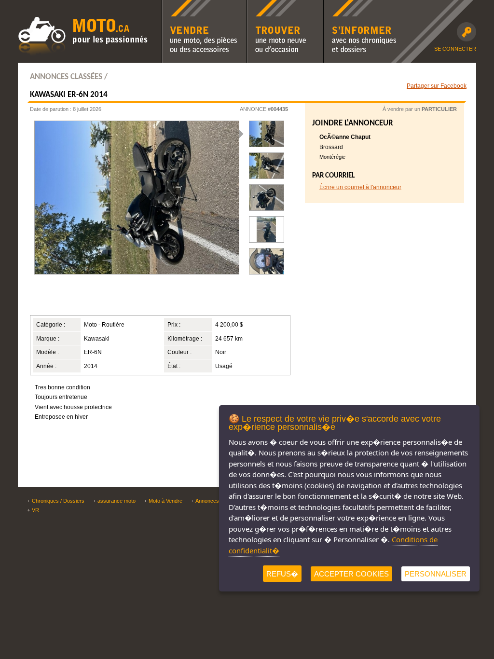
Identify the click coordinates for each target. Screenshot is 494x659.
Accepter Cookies (351, 574)
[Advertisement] (148, 298)
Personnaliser (436, 574)
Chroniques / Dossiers (58, 501)
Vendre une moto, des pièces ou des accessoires (204, 6)
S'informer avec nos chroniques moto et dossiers (360, 6)
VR (35, 510)
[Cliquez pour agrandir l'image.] (266, 165)
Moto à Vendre (165, 501)
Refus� (282, 574)
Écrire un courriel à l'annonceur (360, 187)
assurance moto (116, 501)
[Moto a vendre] (83, 55)
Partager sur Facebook (437, 85)
